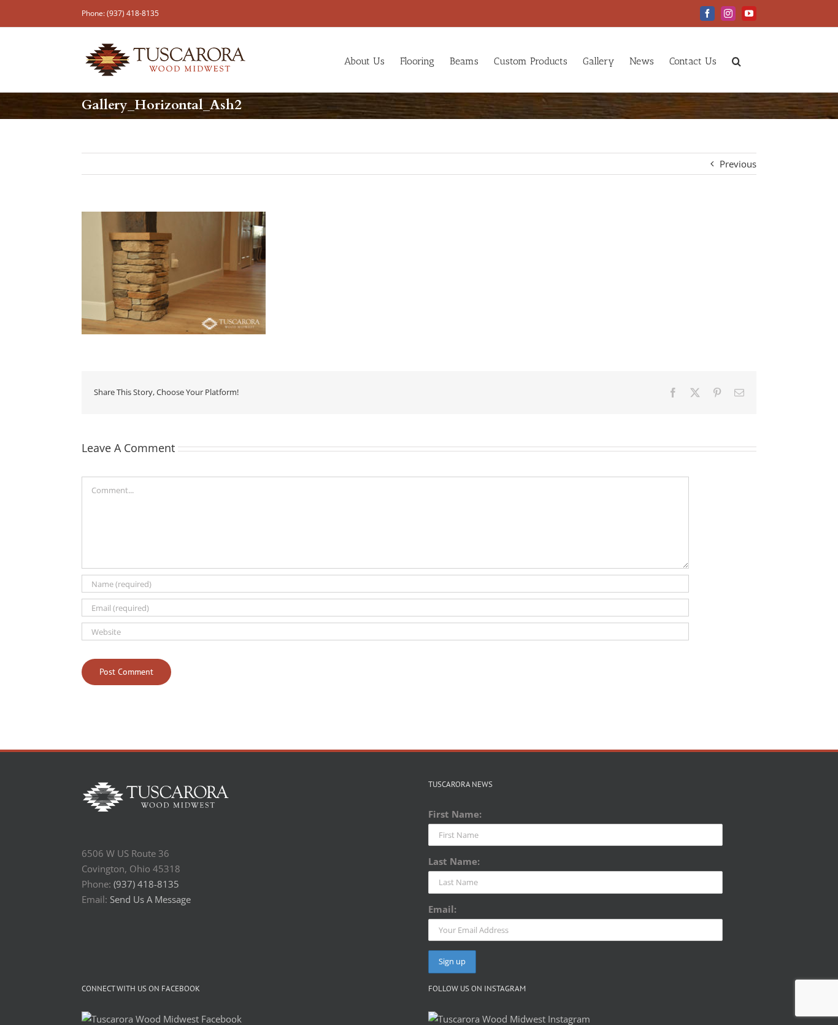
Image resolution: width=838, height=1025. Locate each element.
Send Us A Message (150, 899)
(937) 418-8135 (146, 884)
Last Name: (454, 861)
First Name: (455, 814)
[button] (736, 60)
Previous (738, 164)
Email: (442, 909)
